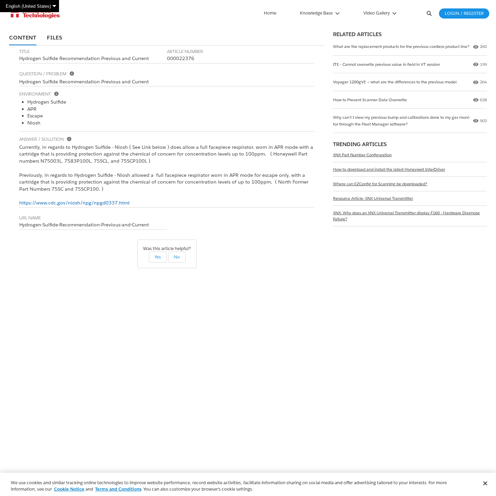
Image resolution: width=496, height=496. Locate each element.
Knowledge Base (316, 13)
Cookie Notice (69, 489)
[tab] (22, 38)
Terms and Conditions (118, 489)
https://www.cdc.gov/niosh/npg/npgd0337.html (74, 203)
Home (270, 13)
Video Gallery (376, 13)
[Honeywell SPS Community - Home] (35, 13)
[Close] (485, 483)
